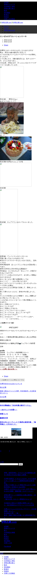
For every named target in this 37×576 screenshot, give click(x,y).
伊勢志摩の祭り (9, 8)
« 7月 (2, 462)
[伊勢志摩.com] (11, 22)
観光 (5, 10)
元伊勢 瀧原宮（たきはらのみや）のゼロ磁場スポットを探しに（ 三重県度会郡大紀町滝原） (20, 481)
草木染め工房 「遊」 (12, 513)
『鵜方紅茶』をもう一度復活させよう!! (18, 499)
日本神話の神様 (9, 532)
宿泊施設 (7, 12)
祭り (5, 530)
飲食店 (6, 15)
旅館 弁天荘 (4, 437)
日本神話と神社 (9, 6)
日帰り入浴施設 (9, 19)
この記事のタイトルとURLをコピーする (12, 380)
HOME (6, 2)
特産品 (6, 17)
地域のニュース (9, 4)
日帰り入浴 (8, 543)
